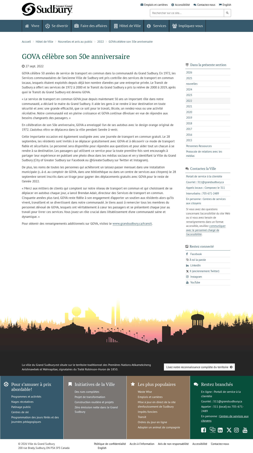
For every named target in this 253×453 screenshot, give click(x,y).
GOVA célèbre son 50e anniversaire (131, 41)
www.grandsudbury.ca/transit (132, 223)
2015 (189, 140)
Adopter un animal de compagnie (159, 427)
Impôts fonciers (147, 412)
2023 (189, 95)
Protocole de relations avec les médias (204, 154)
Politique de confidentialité (110, 444)
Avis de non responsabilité (173, 444)
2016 (189, 134)
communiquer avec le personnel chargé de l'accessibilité (206, 230)
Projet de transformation (90, 397)
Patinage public (21, 407)
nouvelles (191, 83)
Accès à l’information (142, 444)
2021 (189, 106)
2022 (100, 41)
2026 (189, 72)
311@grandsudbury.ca (227, 401)
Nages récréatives (22, 402)
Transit (142, 417)
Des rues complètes (87, 392)
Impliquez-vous (191, 25)
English (227, 4)
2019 (189, 117)
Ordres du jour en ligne (152, 422)
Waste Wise (145, 392)
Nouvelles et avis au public (75, 41)
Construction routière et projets (94, 402)
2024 (189, 89)
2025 (189, 78)
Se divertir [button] (60, 25)
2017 (189, 129)
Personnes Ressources (199, 146)
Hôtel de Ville (44, 41)
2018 (189, 123)
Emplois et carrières (156, 4)
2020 (189, 112)
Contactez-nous (206, 4)
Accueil (26, 41)
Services (159, 25)
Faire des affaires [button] (94, 25)
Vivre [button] (35, 25)
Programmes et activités (26, 396)
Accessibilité (182, 4)
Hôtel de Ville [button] (130, 25)
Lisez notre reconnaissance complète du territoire (197, 367)
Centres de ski (20, 412)
